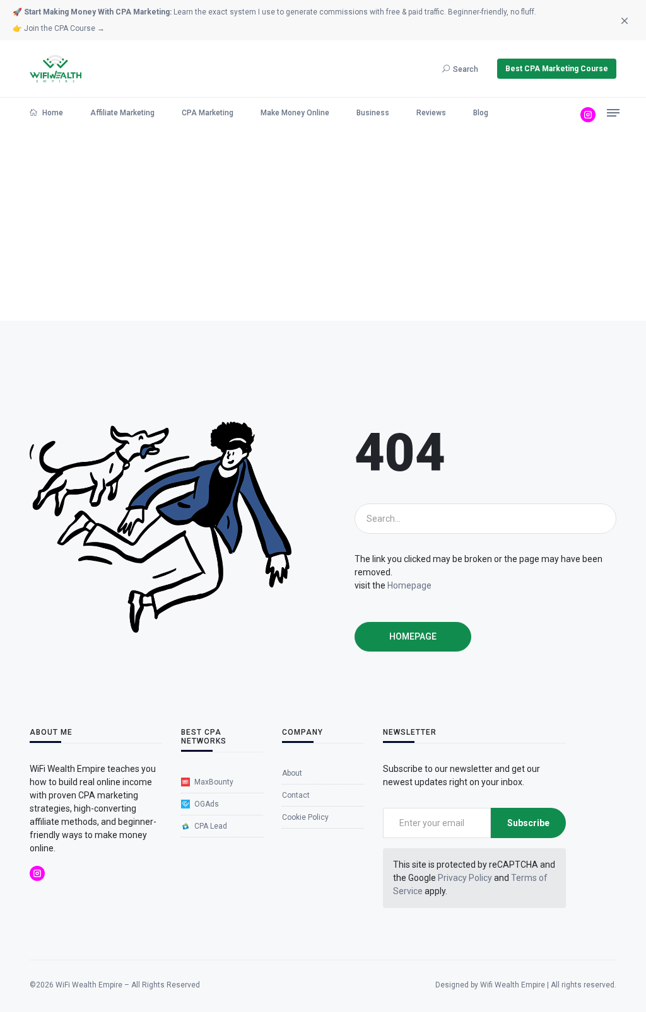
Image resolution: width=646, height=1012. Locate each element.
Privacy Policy (465, 878)
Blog (480, 112)
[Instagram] (588, 114)
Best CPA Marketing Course (556, 68)
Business (372, 112)
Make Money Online (295, 112)
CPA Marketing (207, 112)
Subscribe (528, 823)
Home (51, 112)
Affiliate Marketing (122, 112)
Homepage (409, 585)
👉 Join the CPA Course (59, 28)
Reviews (431, 112)
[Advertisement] (323, 226)
